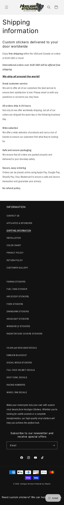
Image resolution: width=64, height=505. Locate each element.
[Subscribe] (53, 445)
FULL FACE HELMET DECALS (21, 369)
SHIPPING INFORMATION (19, 230)
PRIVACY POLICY (15, 252)
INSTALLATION (14, 237)
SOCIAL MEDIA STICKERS (19, 362)
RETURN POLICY (15, 260)
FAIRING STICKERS (16, 281)
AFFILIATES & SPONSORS (19, 223)
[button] (6, 7)
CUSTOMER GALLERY (17, 267)
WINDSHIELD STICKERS (18, 326)
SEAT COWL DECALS (17, 377)
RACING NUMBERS (16, 384)
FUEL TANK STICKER (17, 289)
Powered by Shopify (43, 484)
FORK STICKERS (15, 304)
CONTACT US (13, 215)
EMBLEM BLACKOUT (17, 355)
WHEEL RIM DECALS (17, 392)
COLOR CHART (14, 245)
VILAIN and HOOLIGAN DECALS (22, 347)
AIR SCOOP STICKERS (18, 296)
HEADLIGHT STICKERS (18, 318)
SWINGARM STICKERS (18, 311)
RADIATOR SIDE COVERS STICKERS (24, 333)
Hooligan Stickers (27, 484)
